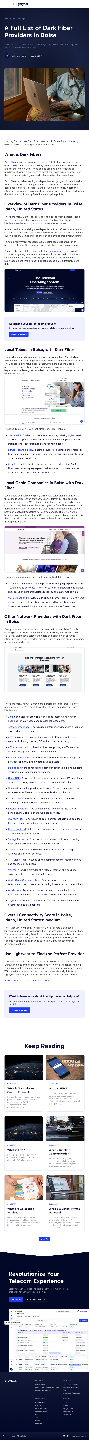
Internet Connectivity (70, 1384)
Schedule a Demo (19, 334)
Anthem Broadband (19, 727)
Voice (65, 1390)
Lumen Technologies (19, 449)
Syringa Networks (18, 839)
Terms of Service (9, 1436)
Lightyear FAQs (68, 1409)
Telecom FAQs (68, 1412)
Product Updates (41, 1409)
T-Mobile (13, 849)
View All (44, 1239)
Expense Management (43, 1390)
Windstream (14, 890)
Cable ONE (14, 778)
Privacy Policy (22, 1436)
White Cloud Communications (24, 880)
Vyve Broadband (17, 598)
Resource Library (41, 1412)
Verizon (12, 870)
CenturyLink (14, 435)
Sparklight (13, 583)
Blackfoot (13, 767)
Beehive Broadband (19, 757)
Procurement (40, 1384)
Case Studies (40, 1403)
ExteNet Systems (18, 808)
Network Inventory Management (47, 1387)
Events (37, 1421)
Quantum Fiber (16, 818)
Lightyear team (56, 251)
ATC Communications (20, 747)
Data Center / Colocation (72, 1393)
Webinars (38, 1423)
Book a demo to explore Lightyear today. (27, 980)
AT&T (11, 737)
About (65, 1403)
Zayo (11, 900)
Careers (65, 1406)
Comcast (13, 788)
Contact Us (67, 1415)
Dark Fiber (10, 162)
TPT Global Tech (17, 859)
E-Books (38, 1406)
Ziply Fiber (14, 464)
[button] (5, 4)
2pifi (10, 716)
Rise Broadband (17, 829)
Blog (36, 1415)
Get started (16, 1299)
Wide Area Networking (71, 1387)
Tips (36, 1418)
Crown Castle (15, 798)
